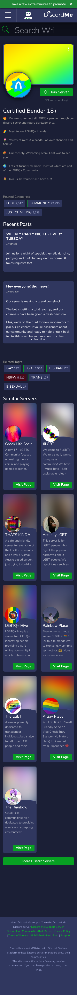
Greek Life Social (19, 443)
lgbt (34, 368)
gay (12, 368)
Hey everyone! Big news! (27, 286)
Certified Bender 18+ (30, 111)
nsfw (15, 377)
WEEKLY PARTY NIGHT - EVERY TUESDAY (34, 236)
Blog (56, 935)
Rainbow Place (55, 625)
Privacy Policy (62, 931)
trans (39, 377)
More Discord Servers (38, 861)
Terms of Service (18, 935)
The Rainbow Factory (16, 810)
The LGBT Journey (13, 719)
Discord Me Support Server (47, 927)
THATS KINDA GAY (17, 537)
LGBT (14, 203)
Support (65, 935)
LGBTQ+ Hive (16, 625)
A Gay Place (53, 716)
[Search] (5, 29)
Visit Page (23, 484)
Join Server (60, 92)
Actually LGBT (55, 534)
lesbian (58, 368)
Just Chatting (23, 212)
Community (45, 203)
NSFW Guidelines (40, 935)
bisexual (16, 386)
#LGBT (48, 443)
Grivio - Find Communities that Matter (29, 931)
